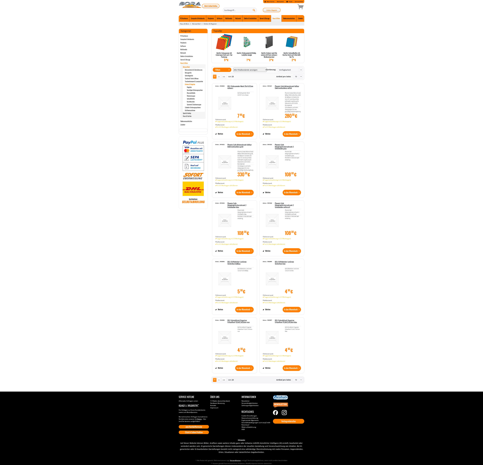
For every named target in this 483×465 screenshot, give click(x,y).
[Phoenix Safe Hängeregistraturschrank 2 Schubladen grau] (272, 160)
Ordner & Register (190, 84)
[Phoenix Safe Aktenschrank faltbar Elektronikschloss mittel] (272, 102)
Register (189, 87)
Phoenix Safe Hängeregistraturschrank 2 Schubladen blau (236, 205)
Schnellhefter (191, 99)
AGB (243, 429)
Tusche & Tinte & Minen (191, 78)
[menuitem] (269, 1)
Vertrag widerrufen (288, 421)
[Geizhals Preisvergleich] (288, 397)
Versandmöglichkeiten (250, 403)
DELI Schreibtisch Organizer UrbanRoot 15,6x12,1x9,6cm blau (286, 321)
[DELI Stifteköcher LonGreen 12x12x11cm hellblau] (224, 277)
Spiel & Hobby (187, 113)
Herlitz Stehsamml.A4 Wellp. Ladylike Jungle (246, 54)
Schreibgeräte (189, 76)
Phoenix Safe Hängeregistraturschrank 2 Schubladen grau (284, 147)
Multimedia (183, 49)
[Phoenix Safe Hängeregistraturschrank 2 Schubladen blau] (224, 219)
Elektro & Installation (186, 56)
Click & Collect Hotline (210, 6)
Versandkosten (235, 460)
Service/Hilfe (299, 2)
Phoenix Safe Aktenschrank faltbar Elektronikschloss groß (239, 146)
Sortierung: (271, 69)
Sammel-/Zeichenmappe (194, 104)
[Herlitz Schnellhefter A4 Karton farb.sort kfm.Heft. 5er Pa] (292, 42)
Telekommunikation (186, 121)
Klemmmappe (191, 96)
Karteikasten (191, 102)
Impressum (214, 408)
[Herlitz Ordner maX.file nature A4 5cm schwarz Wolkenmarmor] (269, 42)
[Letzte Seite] (224, 77)
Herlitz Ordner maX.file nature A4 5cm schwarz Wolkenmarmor (269, 55)
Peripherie (183, 43)
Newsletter (246, 401)
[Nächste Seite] (219, 77)
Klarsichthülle (191, 93)
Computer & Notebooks (187, 39)
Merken (220, 133)
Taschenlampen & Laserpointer (194, 81)
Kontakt (213, 405)
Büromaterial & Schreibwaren (193, 70)
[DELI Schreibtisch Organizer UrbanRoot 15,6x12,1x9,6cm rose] (224, 336)
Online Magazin (271, 10)
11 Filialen (198, 419)
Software (183, 46)
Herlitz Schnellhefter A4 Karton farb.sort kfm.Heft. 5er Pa (292, 55)
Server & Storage (185, 60)
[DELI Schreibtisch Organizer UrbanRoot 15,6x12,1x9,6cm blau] (272, 336)
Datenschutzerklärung (250, 418)
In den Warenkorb (243, 133)
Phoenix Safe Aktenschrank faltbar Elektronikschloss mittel (287, 87)
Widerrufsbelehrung (249, 427)
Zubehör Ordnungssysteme (192, 107)
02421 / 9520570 (189, 405)
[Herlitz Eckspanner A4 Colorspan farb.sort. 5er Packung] (224, 42)
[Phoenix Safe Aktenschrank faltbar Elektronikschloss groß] (224, 160)
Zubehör (182, 125)
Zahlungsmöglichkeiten (250, 405)
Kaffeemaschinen (190, 110)
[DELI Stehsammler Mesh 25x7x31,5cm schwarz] (224, 102)
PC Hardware (184, 36)
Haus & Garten (187, 116)
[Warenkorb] (291, 7)
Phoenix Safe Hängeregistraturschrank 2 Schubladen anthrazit (284, 205)
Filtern (217, 69)
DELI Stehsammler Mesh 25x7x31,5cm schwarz (240, 87)
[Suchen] (254, 10)
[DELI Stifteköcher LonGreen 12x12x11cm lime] (272, 277)
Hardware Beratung (217, 403)
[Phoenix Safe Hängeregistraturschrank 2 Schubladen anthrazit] (272, 219)
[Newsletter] (288, 405)
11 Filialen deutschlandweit (220, 401)
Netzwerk (183, 53)
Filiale (290, 2)
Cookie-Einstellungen (249, 416)
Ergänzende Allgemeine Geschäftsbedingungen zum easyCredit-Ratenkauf (256, 422)
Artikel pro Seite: (283, 76)
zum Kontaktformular (194, 426)
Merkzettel (280, 2)
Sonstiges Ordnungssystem (195, 90)
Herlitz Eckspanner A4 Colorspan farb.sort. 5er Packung (224, 55)
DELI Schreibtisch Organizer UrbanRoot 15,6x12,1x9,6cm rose (238, 321)
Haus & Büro (184, 63)
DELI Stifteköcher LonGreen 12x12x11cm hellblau (237, 263)
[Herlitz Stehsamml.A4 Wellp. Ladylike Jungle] (247, 42)
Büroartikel (186, 67)
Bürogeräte (188, 73)
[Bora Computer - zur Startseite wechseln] (190, 7)
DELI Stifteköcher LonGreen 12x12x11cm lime (284, 263)
